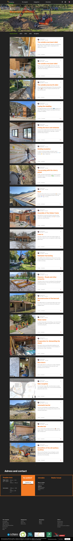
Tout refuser (61, 539)
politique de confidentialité (36, 539)
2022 (25, 33)
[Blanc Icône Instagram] (65, 2)
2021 (30, 33)
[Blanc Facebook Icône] (62, 2)
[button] (28, 482)
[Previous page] (33, 465)
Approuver (67, 539)
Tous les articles (13, 33)
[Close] (71, 539)
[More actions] (61, 39)
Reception (36, 33)
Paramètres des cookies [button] (52, 539)
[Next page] (40, 465)
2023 (21, 33)
